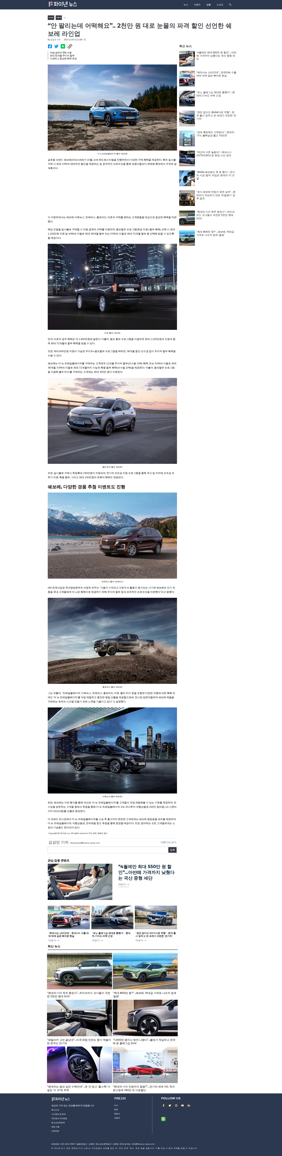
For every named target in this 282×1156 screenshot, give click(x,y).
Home (50, 17)
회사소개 (55, 1110)
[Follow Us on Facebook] (163, 1105)
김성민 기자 (56, 39)
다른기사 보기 (168, 842)
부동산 (117, 1113)
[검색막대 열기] (230, 5)
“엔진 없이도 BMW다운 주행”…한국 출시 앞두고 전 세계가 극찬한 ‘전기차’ (216, 115)
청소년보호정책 (58, 1122)
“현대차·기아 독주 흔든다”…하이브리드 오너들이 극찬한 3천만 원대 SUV (215, 215)
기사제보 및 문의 (58, 1114)
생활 (208, 4)
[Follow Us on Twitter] (169, 1105)
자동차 (197, 4)
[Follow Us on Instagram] (176, 1105)
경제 (116, 1109)
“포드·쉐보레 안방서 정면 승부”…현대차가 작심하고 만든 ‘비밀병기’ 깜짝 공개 (215, 195)
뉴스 (186, 4)
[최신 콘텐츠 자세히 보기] (79, 976)
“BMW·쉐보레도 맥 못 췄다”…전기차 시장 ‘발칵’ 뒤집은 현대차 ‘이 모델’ (215, 175)
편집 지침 (55, 1127)
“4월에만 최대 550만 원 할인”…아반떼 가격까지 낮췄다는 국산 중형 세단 (216, 55)
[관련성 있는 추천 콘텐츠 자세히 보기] (112, 882)
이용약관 (55, 1131)
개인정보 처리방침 (59, 1118)
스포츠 (220, 4)
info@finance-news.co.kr (143, 1144)
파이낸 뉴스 (60, 1148)
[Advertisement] (112, 194)
